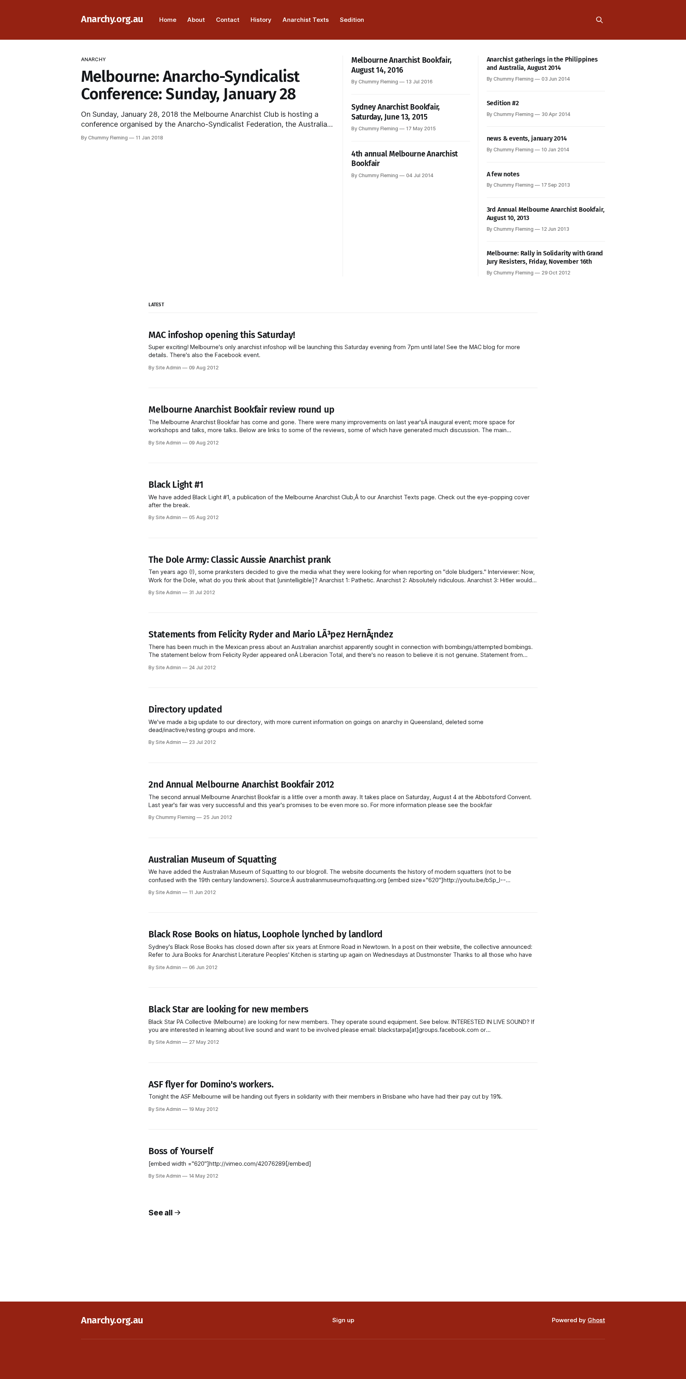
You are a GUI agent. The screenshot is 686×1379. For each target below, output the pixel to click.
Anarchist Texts (306, 19)
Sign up (343, 1320)
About (196, 19)
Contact (227, 19)
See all (160, 1212)
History (261, 19)
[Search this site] (599, 20)
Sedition (352, 19)
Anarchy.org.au (112, 19)
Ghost (596, 1320)
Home (167, 19)
